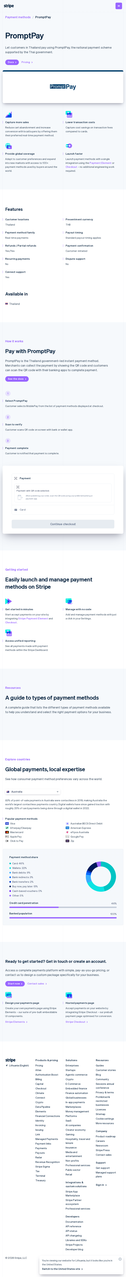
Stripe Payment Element (33, 618)
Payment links (43, 1143)
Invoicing (40, 1125)
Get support (103, 1167)
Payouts (40, 1152)
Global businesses (76, 1097)
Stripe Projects (74, 1244)
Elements (40, 1111)
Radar (38, 1157)
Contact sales (35, 983)
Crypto (39, 1102)
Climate (39, 1093)
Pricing (25, 62)
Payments (41, 1148)
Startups (71, 1070)
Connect (40, 1097)
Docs (11, 62)
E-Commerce (73, 1083)
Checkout (71, 166)
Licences (101, 1109)
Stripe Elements (15, 1021)
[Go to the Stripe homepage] (9, 1060)
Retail (69, 1174)
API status (71, 1231)
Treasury (40, 1180)
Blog (98, 1074)
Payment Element (100, 162)
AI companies (73, 1125)
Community (102, 1079)
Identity (39, 1120)
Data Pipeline (42, 1106)
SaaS (68, 1120)
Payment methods (18, 17)
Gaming (70, 1134)
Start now (14, 983)
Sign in (100, 1184)
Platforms (71, 1116)
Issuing (39, 1129)
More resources (105, 1123)
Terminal (40, 1175)
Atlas (38, 1070)
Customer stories (106, 1070)
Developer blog (74, 1249)
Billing (38, 1079)
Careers (100, 1141)
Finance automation (77, 1093)
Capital (39, 1083)
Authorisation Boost (46, 1074)
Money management (77, 1111)
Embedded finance (76, 1088)
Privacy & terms (105, 1092)
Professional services (78, 1165)
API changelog (74, 1235)
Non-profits (72, 1160)
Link (37, 1134)
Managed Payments (46, 1139)
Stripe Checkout (75, 1021)
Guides (100, 1065)
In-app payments (75, 1102)
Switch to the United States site (61, 1268)
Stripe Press (103, 1150)
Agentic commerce (76, 1074)
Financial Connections (47, 1116)
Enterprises (72, 1065)
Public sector (73, 1169)
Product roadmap (106, 1136)
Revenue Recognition (47, 1162)
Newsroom (102, 1145)
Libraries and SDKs (76, 1240)
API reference (73, 1226)
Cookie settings (105, 1118)
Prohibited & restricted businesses (103, 1100)
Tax (37, 1171)
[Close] (119, 1260)
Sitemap (100, 1114)
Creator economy (76, 1129)
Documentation (74, 1221)
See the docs (16, 378)
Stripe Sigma (42, 1166)
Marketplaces (73, 1106)
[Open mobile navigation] (119, 6)
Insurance (71, 1147)
